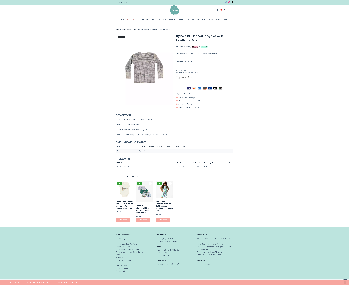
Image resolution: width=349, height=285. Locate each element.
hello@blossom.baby (169, 241)
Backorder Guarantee (124, 247)
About (225, 19)
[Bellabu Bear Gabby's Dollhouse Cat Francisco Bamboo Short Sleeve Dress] (164, 189)
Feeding (172, 19)
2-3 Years (183, 147)
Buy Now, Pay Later (123, 260)
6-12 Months (158, 147)
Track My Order (122, 268)
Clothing (130, 19)
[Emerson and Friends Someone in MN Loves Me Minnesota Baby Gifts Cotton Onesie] (124, 189)
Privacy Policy (121, 271)
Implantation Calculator (206, 265)
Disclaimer (120, 263)
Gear (154, 19)
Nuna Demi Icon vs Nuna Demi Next (211, 244)
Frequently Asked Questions (126, 244)
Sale (218, 19)
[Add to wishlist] (130, 183)
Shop (123, 19)
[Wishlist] (221, 10)
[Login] (224, 10)
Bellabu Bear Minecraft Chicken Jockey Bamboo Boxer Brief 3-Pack (143, 209)
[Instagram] (229, 2)
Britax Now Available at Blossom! (209, 252)
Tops (196, 72)
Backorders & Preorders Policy (127, 249)
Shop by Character (205, 19)
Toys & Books (143, 19)
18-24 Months (175, 147)
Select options (123, 220)
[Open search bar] (218, 10)
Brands (191, 19)
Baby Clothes (189, 72)
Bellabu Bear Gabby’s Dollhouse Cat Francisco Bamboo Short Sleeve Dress (164, 206)
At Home (162, 19)
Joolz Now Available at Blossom (209, 255)
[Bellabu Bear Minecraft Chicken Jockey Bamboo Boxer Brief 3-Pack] (144, 191)
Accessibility (120, 239)
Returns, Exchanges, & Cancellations (129, 252)
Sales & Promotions (123, 257)
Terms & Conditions (123, 265)
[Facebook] (226, 2)
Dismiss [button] (345, 282)
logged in (190, 166)
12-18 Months (167, 147)
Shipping (119, 255)
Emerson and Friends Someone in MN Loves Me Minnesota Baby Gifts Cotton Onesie (124, 204)
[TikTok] (232, 2)
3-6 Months (150, 147)
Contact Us (120, 241)
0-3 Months (142, 147)
